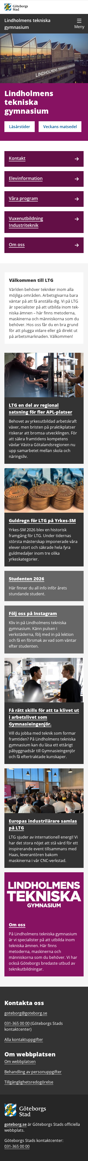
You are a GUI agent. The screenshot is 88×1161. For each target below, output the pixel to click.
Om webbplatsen (20, 1061)
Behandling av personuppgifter (33, 1071)
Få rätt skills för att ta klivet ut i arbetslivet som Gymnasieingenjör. (44, 717)
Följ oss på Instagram (33, 613)
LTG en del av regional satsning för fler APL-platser (40, 408)
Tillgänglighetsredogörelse (28, 1082)
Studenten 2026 (26, 579)
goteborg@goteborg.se (25, 1013)
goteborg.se (15, 1124)
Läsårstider (19, 126)
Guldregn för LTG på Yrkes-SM (42, 520)
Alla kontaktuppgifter (23, 1039)
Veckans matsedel (60, 126)
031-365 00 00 (17, 1146)
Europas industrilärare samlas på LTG (43, 824)
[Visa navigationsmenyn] (79, 23)
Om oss (17, 925)
